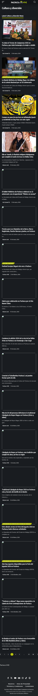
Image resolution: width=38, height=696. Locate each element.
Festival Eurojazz (8, 263)
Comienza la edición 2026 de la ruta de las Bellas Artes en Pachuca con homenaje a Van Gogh (18, 339)
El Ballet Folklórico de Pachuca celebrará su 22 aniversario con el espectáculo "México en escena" (19, 193)
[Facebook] (8, 678)
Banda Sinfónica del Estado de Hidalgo (15, 77)
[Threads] (29, 678)
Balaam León (6, 165)
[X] (11, 678)
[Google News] (19, 678)
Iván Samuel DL (6, 53)
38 (33, 654)
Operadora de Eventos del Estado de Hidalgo (17, 524)
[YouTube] (15, 678)
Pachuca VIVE (6, 274)
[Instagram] (22, 678)
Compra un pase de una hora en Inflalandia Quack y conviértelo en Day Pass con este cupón (19, 118)
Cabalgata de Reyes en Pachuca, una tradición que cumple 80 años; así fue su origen (19, 453)
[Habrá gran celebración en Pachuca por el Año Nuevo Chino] (19, 288)
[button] (3, 2)
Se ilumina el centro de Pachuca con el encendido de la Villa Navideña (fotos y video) (18, 639)
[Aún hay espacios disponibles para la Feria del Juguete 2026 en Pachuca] (19, 551)
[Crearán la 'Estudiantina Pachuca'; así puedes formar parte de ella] (19, 363)
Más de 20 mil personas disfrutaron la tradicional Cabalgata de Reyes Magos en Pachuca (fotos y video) (18, 415)
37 (28, 654)
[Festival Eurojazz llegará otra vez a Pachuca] (19, 254)
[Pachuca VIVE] (19, 2)
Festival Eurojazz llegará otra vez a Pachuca (16, 266)
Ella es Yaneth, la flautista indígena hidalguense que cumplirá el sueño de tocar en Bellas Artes (18, 155)
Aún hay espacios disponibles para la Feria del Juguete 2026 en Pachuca (17, 565)
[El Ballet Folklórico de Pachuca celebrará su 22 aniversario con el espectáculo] (19, 179)
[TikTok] (26, 678)
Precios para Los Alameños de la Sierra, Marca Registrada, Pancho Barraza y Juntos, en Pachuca (18, 230)
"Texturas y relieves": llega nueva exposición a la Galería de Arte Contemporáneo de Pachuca (18, 602)
